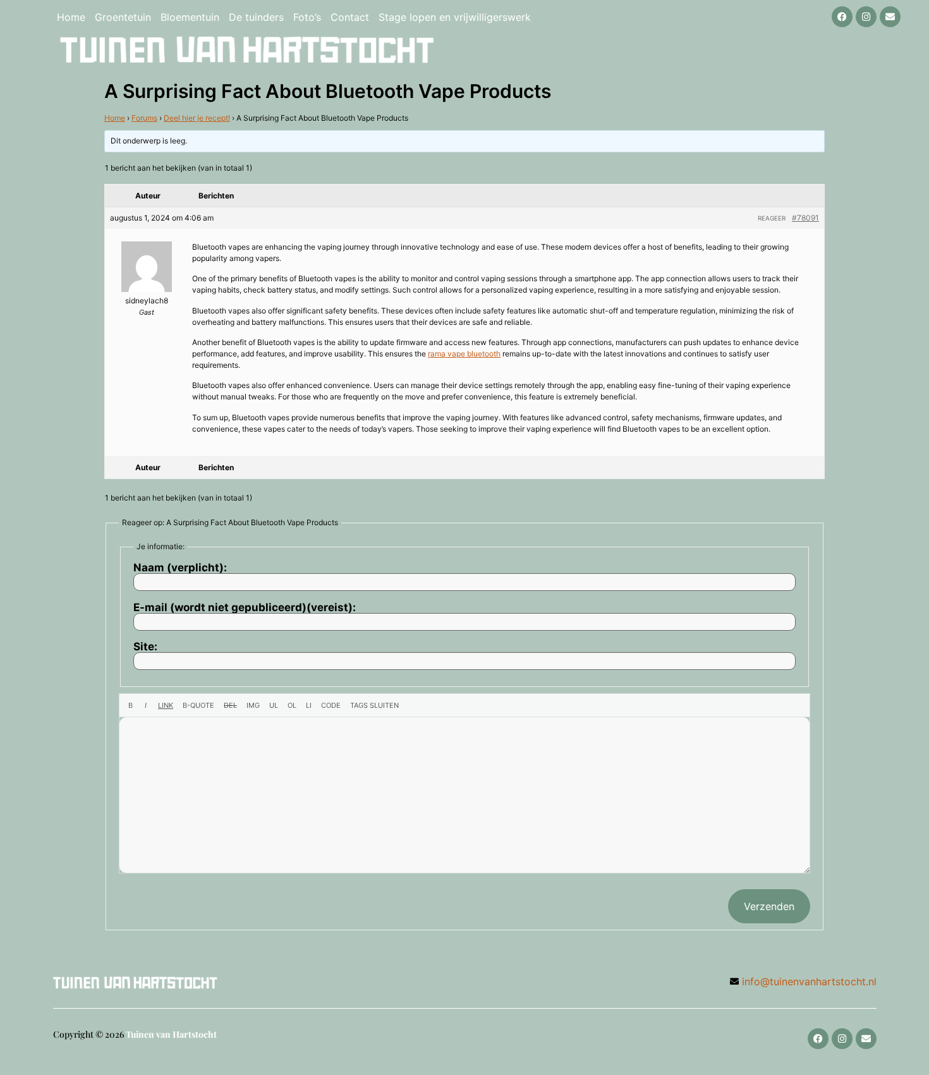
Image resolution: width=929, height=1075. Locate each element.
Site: (145, 646)
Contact (350, 17)
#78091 (805, 217)
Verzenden (769, 906)
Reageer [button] (772, 218)
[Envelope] (890, 16)
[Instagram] (866, 16)
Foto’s (307, 17)
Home (71, 17)
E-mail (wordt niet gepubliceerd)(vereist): (244, 607)
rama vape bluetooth (464, 353)
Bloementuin (190, 17)
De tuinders (256, 17)
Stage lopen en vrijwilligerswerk (455, 17)
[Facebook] (842, 16)
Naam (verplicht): (180, 567)
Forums (144, 118)
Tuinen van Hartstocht (171, 1034)
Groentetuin (123, 17)
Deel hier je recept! (197, 118)
